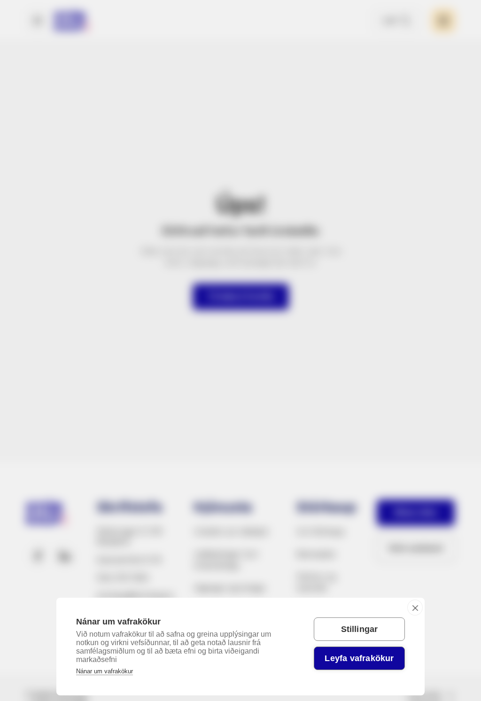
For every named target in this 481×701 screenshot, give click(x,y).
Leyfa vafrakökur (359, 658)
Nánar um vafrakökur (104, 671)
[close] (415, 608)
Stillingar (359, 629)
